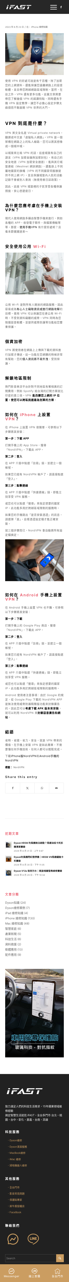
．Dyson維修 (14, 1140)
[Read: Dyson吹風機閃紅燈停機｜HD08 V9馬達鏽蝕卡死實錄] (8, 859)
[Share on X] (27, 788)
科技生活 (11, 939)
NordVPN (18, 767)
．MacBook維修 (16, 1152)
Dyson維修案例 (15, 908)
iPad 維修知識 (14, 913)
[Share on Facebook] (12, 788)
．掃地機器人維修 (17, 1165)
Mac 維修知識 (14, 923)
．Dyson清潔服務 (17, 1146)
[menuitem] (51, 7)
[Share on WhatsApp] (42, 788)
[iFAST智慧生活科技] (28, 7)
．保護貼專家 (14, 1199)
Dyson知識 (12, 902)
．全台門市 (13, 1187)
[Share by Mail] (56, 788)
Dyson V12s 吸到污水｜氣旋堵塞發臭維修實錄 (38, 870)
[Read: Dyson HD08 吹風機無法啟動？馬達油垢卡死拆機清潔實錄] (8, 844)
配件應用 (11, 955)
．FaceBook (14, 1212)
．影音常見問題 (16, 1193)
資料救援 (11, 944)
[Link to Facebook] (61, 7)
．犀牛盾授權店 (16, 1206)
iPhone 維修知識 (39, 27)
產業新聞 (11, 934)
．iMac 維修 (14, 1159)
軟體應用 (11, 949)
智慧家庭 (11, 929)
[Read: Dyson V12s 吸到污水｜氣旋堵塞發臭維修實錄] (8, 872)
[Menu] (51, 7)
